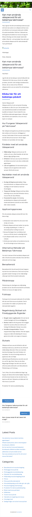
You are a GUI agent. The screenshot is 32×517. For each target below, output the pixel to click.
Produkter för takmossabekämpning (14, 488)
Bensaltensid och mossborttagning (14, 467)
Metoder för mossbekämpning (13, 474)
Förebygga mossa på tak (11, 469)
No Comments (6, 410)
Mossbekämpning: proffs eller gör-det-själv (17, 483)
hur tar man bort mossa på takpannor (13, 447)
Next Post (24, 413)
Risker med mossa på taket (12, 490)
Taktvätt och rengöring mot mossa (14, 497)
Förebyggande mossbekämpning (13, 472)
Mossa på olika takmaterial (12, 481)
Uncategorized (8, 499)
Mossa (6, 479)
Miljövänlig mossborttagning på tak (14, 476)
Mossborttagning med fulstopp (13, 485)
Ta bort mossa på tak (10, 494)
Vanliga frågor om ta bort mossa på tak (15, 501)
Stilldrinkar (7, 492)
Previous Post (9, 401)
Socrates (19, 512)
